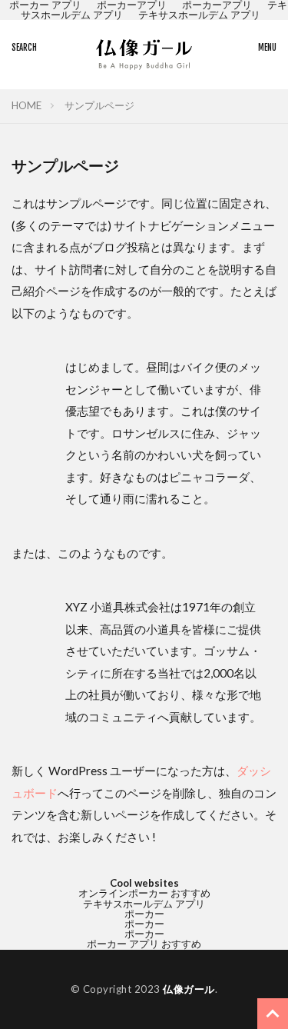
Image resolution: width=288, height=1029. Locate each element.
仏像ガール (189, 989)
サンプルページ (99, 105)
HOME (26, 105)
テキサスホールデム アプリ (199, 14)
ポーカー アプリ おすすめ (144, 943)
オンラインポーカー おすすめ (144, 893)
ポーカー (144, 913)
